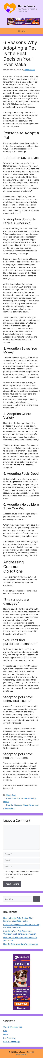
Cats (8, 795)
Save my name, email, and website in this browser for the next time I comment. (22, 874)
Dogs (13, 795)
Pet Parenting (9, 1038)
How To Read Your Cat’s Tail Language (20, 944)
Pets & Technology (11, 1042)
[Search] (36, 899)
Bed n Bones (26, 6)
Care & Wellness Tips (12, 1027)
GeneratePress (21, 1054)
